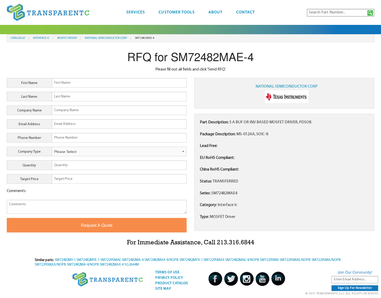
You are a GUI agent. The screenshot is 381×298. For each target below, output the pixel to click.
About (215, 12)
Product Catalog (171, 283)
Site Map (163, 289)
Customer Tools (177, 12)
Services (135, 12)
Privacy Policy (169, 278)
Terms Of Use (167, 272)
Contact (245, 12)
